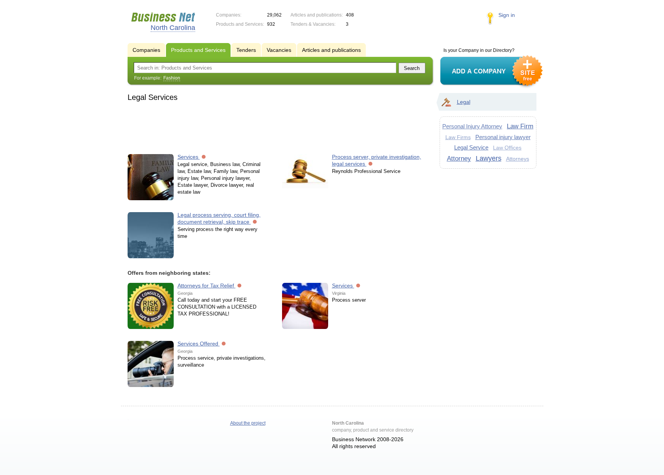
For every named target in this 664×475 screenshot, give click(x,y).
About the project (248, 423)
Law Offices (507, 148)
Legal (463, 102)
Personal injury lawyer (503, 137)
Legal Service (471, 147)
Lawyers (488, 158)
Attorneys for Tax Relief (207, 285)
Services (189, 157)
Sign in (506, 15)
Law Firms (458, 137)
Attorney (459, 158)
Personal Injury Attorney (472, 126)
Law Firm (520, 126)
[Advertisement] (277, 126)
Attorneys (517, 159)
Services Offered (199, 343)
